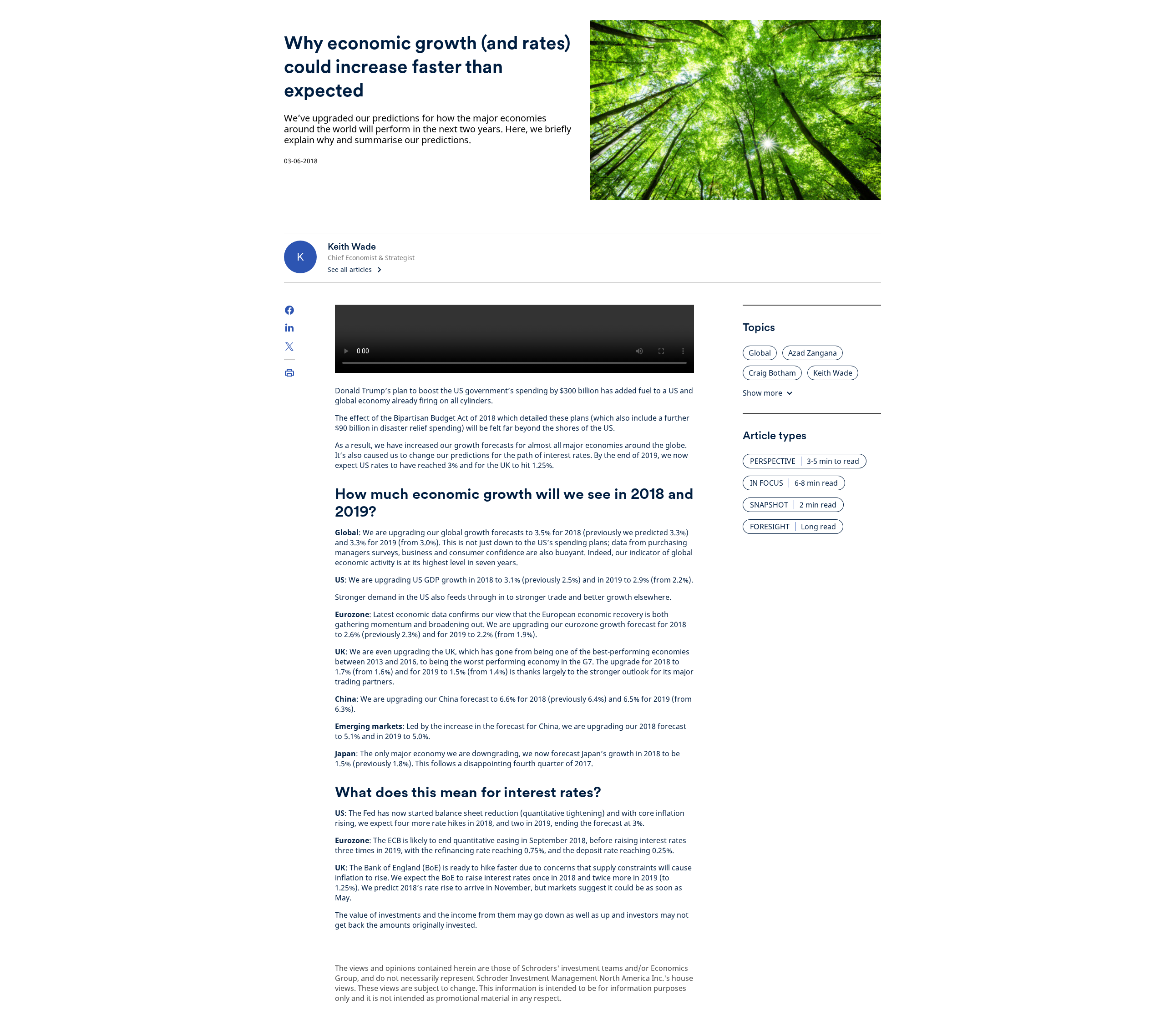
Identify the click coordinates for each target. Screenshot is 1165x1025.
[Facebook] (289, 310)
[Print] (289, 372)
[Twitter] (289, 346)
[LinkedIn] (289, 328)
